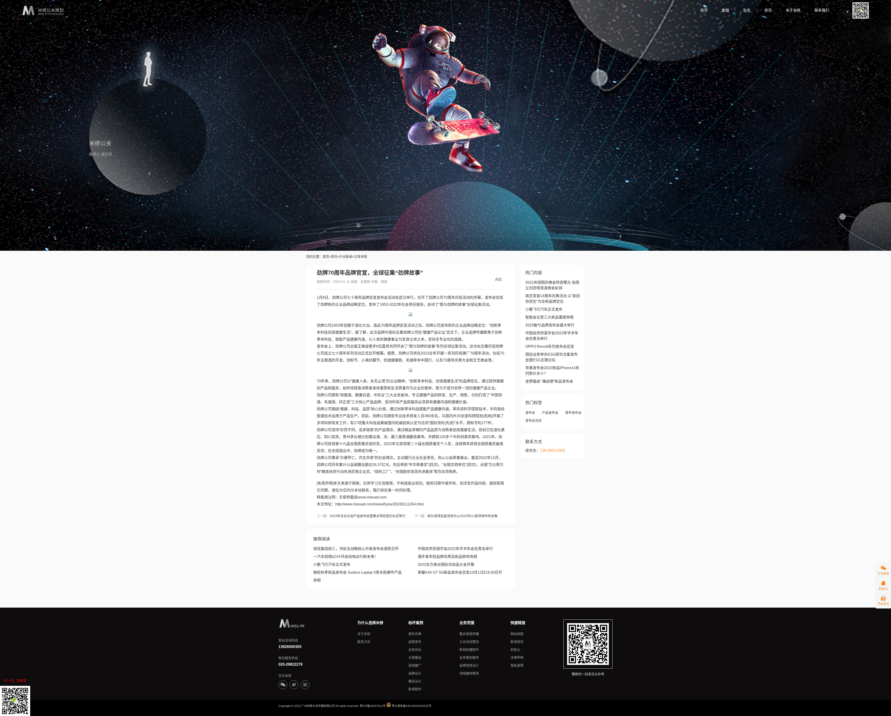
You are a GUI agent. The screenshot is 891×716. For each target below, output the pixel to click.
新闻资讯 (516, 642)
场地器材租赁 (469, 673)
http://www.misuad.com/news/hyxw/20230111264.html (379, 504)
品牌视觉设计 (469, 665)
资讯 (768, 10)
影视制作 (414, 689)
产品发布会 (550, 412)
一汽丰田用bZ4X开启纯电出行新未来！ (345, 557)
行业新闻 (345, 256)
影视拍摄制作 (469, 649)
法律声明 (516, 657)
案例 (725, 10)
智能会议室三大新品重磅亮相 (549, 317)
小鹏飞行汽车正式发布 (331, 564)
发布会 (530, 412)
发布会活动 (533, 420)
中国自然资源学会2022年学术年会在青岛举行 (455, 549)
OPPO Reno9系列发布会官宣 (549, 346)
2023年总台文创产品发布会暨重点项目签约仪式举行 (367, 516)
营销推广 (414, 665)
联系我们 (821, 10)
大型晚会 (414, 657)
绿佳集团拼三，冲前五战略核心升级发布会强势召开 (356, 549)
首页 (704, 10)
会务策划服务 (469, 657)
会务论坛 (414, 649)
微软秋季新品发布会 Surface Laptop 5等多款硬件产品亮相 (357, 576)
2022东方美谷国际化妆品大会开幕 (446, 564)
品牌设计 (414, 673)
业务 (746, 10)
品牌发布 (414, 642)
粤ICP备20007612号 (373, 706)
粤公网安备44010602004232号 (411, 706)
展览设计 (414, 681)
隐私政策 (516, 665)
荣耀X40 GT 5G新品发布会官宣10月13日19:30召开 (460, 572)
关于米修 (793, 10)
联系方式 (363, 642)
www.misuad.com (372, 497)
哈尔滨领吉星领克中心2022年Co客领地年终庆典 (462, 516)
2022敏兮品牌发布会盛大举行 (550, 325)
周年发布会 (573, 412)
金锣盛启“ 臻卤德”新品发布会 (549, 381)
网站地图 (516, 634)
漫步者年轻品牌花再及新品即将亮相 (447, 557)
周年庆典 (414, 634)
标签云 (515, 649)
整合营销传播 (469, 634)
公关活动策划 (469, 642)
